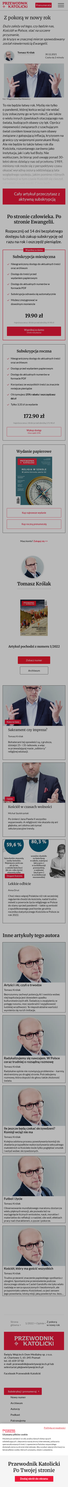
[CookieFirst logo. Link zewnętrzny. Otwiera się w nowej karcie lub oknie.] (8, 1431)
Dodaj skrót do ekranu (34, 1478)
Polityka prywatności (55, 1427)
